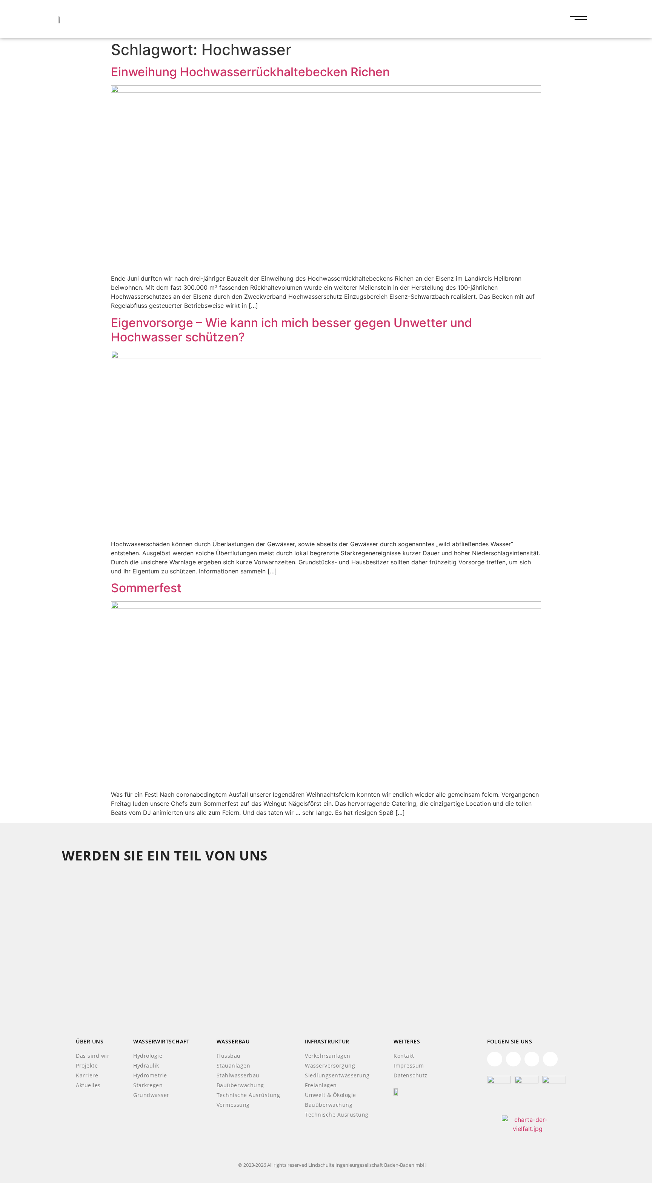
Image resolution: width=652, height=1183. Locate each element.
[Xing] (513, 1059)
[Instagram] (550, 1059)
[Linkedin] (494, 1059)
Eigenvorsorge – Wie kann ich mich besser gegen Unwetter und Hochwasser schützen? (291, 329)
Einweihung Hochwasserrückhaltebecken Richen (250, 72)
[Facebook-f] (531, 1059)
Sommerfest (146, 588)
